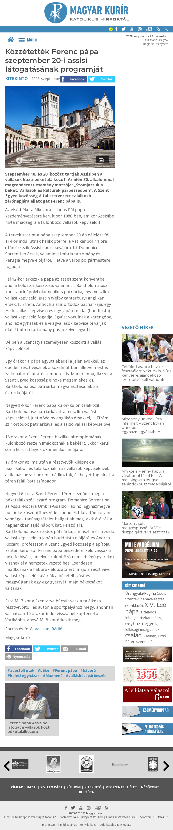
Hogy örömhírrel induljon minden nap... (146, 553)
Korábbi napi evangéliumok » (150, 574)
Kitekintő (16, 78)
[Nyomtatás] (18, 658)
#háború (88, 670)
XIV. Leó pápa (145, 608)
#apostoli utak (20, 670)
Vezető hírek (138, 327)
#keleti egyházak (23, 675)
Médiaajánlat (68, 825)
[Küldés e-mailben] (74, 650)
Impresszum (49, 825)
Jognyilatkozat (88, 825)
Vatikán (149, 635)
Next (166, 766)
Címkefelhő (135, 585)
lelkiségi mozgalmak (142, 629)
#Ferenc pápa (64, 670)
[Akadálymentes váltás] (111, 29)
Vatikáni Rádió (48, 628)
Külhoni (73, 787)
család (133, 635)
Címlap (17, 787)
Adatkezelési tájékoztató (116, 825)
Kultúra (86, 792)
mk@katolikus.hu (126, 817)
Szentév (132, 599)
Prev (6, 766)
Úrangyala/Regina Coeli (145, 593)
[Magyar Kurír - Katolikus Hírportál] (86, 22)
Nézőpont (150, 787)
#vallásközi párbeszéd (86, 675)
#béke (43, 670)
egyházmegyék (141, 623)
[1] (60, 166)
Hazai (31, 787)
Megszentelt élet (121, 787)
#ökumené (53, 675)
